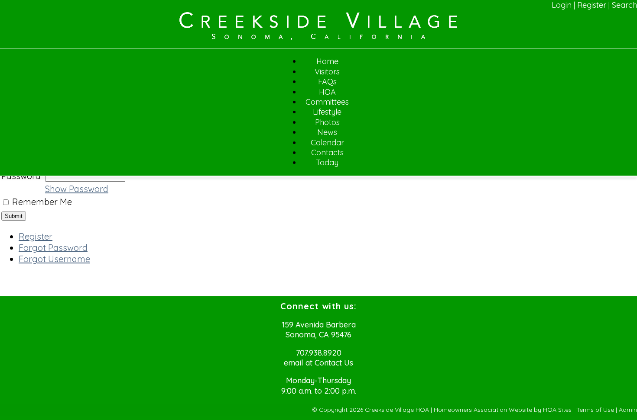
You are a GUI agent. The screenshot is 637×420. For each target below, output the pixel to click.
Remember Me (42, 201)
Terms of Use (595, 410)
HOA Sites (557, 410)
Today (327, 162)
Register (591, 5)
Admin (628, 410)
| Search (622, 5)
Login (562, 5)
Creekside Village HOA (397, 410)
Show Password (76, 188)
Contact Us (334, 363)
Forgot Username (54, 258)
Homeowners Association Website (483, 410)
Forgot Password (53, 247)
